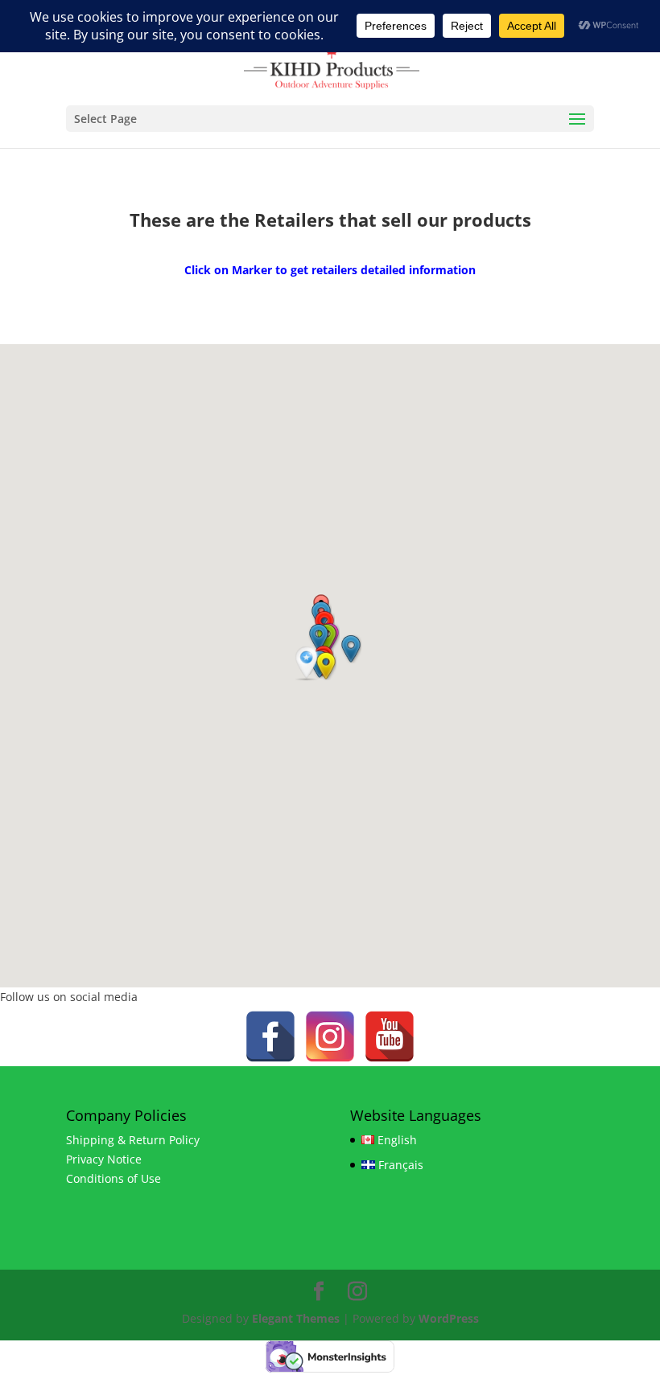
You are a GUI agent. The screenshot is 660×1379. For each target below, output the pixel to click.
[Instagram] (330, 1036)
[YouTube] (389, 1036)
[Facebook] (270, 1036)
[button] (308, 664)
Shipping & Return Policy (133, 1139)
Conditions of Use (113, 1178)
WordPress (449, 1318)
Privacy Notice (104, 1159)
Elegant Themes (296, 1318)
